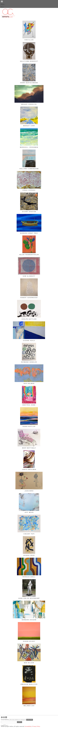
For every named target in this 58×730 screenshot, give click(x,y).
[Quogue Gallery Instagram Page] (4, 717)
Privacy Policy (36, 726)
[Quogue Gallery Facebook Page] (2, 717)
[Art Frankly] (6, 717)
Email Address (5, 719)
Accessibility (28, 726)
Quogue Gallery (8, 13)
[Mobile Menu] (2, 1)
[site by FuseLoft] (4, 725)
